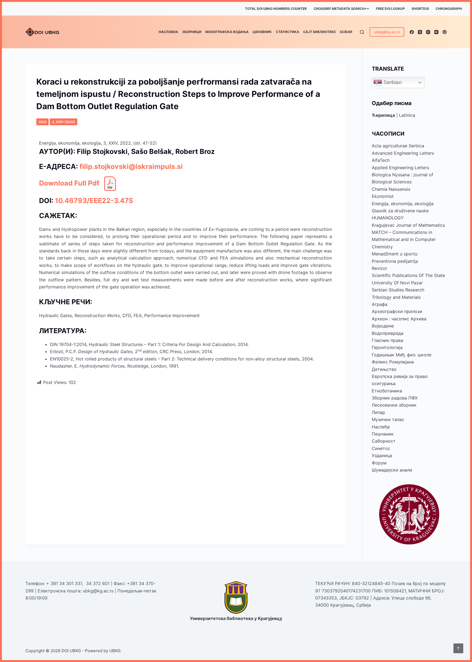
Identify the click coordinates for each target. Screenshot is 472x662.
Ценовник (262, 32)
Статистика (287, 32)
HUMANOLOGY (388, 217)
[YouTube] (436, 32)
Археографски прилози (397, 311)
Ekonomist (383, 196)
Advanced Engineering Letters (403, 153)
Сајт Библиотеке (319, 32)
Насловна (168, 32)
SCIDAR (346, 32)
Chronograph (449, 9)
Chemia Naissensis (391, 189)
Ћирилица (383, 115)
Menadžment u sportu (394, 254)
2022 (42, 122)
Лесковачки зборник (394, 405)
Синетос (381, 448)
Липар (378, 412)
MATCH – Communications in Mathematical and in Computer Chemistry (404, 239)
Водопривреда (387, 333)
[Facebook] (412, 32)
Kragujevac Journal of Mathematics (408, 225)
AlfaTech (381, 160)
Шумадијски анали (392, 470)
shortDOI (420, 9)
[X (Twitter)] (420, 32)
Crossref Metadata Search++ (341, 9)
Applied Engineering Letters (400, 167)
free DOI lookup (390, 9)
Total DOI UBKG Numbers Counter (276, 9)
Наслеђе (381, 427)
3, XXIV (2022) (63, 122)
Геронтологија (387, 347)
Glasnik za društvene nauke (400, 210)
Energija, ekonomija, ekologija (402, 203)
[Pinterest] (444, 32)
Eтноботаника (387, 390)
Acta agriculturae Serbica (398, 145)
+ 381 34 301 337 (64, 583)
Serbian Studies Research (398, 290)
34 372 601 (98, 583)
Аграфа (379, 304)
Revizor (379, 268)
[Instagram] (428, 32)
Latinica (407, 115)
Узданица (382, 455)
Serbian (392, 82)
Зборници (191, 32)
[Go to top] (458, 648)
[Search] (362, 32)
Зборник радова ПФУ (395, 398)
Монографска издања (227, 32)
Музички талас (388, 419)
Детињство (384, 369)
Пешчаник (383, 434)
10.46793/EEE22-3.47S (94, 200)
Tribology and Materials (396, 297)
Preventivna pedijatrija (395, 261)
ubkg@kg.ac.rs (387, 32)
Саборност (384, 441)
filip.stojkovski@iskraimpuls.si (131, 166)
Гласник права (387, 340)
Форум (379, 463)
